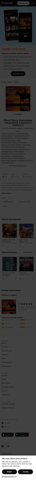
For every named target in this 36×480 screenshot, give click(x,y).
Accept (25, 472)
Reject (9, 472)
